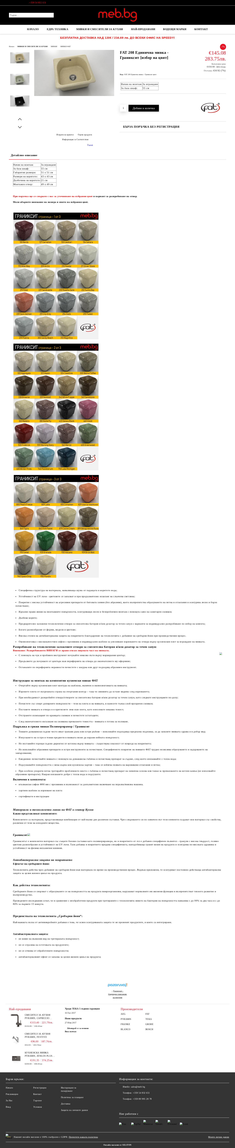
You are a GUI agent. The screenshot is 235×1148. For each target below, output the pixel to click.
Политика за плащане (72, 1097)
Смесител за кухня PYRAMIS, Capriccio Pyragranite (37, 1017)
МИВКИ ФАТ (65, 46)
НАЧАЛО (33, 29)
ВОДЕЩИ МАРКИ (174, 29)
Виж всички (70, 1031)
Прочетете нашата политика (83, 1137)
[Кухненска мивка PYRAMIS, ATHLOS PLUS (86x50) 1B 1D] (16, 1058)
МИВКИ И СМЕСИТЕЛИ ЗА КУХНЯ (99, 29)
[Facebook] (224, 2)
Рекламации (12, 1094)
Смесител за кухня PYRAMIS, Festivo (37, 1035)
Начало (11, 46)
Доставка (65, 1104)
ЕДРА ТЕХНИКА (57, 29)
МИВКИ (54, 46)
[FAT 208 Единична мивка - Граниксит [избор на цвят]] (74, 95)
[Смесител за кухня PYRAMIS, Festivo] (16, 1039)
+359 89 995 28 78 (142, 1099)
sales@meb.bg (138, 1087)
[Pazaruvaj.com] (117, 986)
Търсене (37, 1100)
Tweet (90, 145)
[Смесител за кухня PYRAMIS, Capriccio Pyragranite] (16, 1020)
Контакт (37, 1094)
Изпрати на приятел (65, 135)
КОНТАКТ (201, 29)
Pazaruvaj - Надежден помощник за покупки (117, 994)
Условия (37, 1107)
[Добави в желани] (126, 99)
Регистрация (39, 1088)
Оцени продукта (85, 135)
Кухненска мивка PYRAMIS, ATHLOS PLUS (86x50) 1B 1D (38, 1055)
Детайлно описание (24, 155)
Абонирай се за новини (78, 1028)
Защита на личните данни (74, 1110)
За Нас (9, 1100)
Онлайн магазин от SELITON (117, 1145)
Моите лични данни (218, 1137)
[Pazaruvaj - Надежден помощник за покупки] (117, 981)
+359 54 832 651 (37, 2)
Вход (8, 1107)
